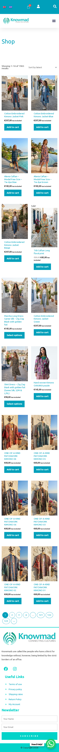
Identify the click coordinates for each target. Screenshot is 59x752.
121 (41, 615)
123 (6, 621)
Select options (14, 335)
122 (49, 615)
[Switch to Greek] (11, 7)
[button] (54, 21)
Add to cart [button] (13, 127)
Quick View (14, 108)
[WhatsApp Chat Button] (51, 744)
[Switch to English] (4, 7)
